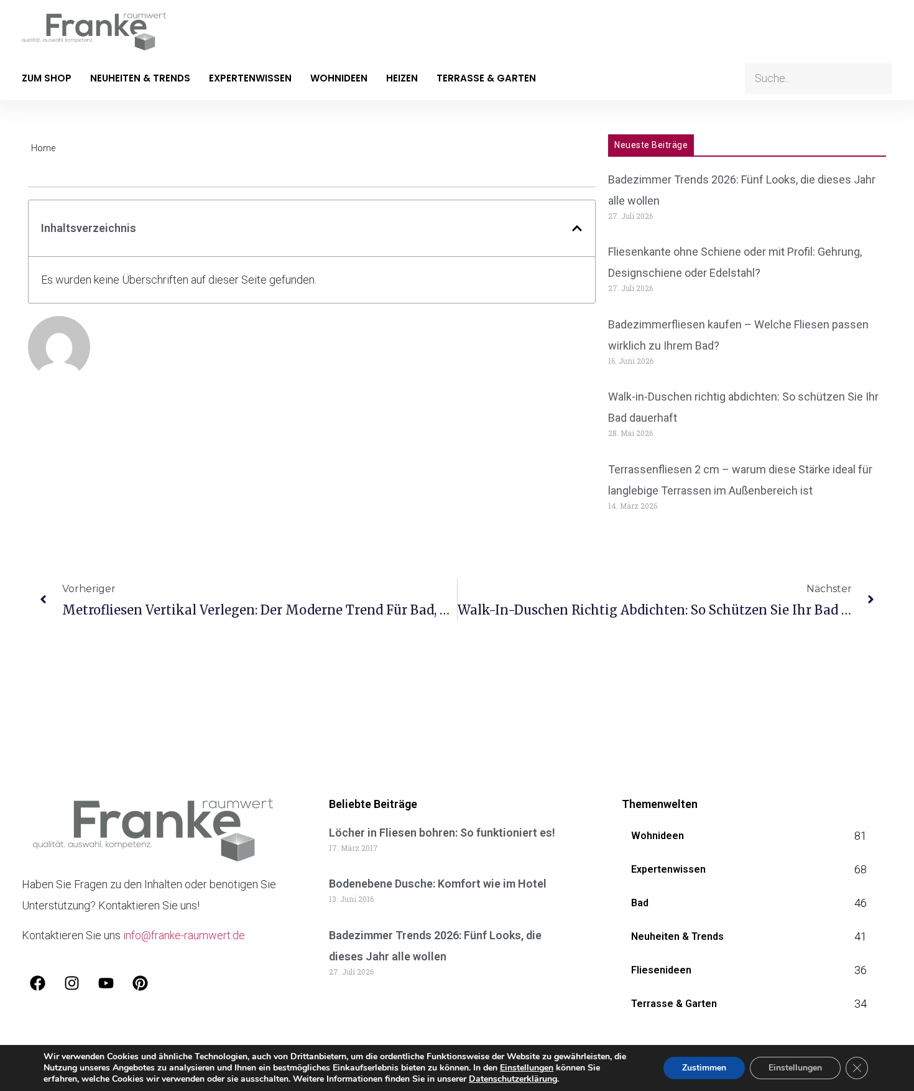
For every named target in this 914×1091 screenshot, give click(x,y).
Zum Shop (47, 78)
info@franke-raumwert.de (184, 935)
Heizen (402, 78)
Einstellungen (526, 1068)
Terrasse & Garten (486, 78)
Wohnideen (338, 78)
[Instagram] (71, 982)
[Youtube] (105, 982)
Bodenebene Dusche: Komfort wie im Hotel (438, 883)
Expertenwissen (250, 78)
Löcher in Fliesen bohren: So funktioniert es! (442, 832)
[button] (577, 228)
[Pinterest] (139, 982)
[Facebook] (37, 982)
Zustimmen (704, 1068)
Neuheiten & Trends (140, 78)
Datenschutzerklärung (513, 1079)
